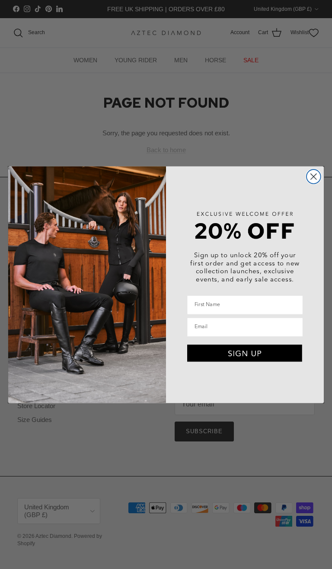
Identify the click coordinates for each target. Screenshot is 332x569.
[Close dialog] (313, 176)
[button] (245, 353)
